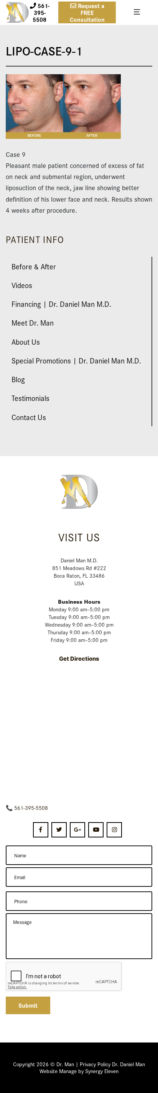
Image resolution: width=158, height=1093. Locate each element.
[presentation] (64, 977)
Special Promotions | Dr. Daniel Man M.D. (76, 360)
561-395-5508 (31, 807)
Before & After (34, 266)
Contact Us (29, 416)
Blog (18, 378)
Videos (22, 284)
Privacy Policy (95, 1064)
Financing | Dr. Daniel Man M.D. (61, 303)
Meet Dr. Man (33, 322)
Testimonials (30, 397)
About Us (26, 341)
